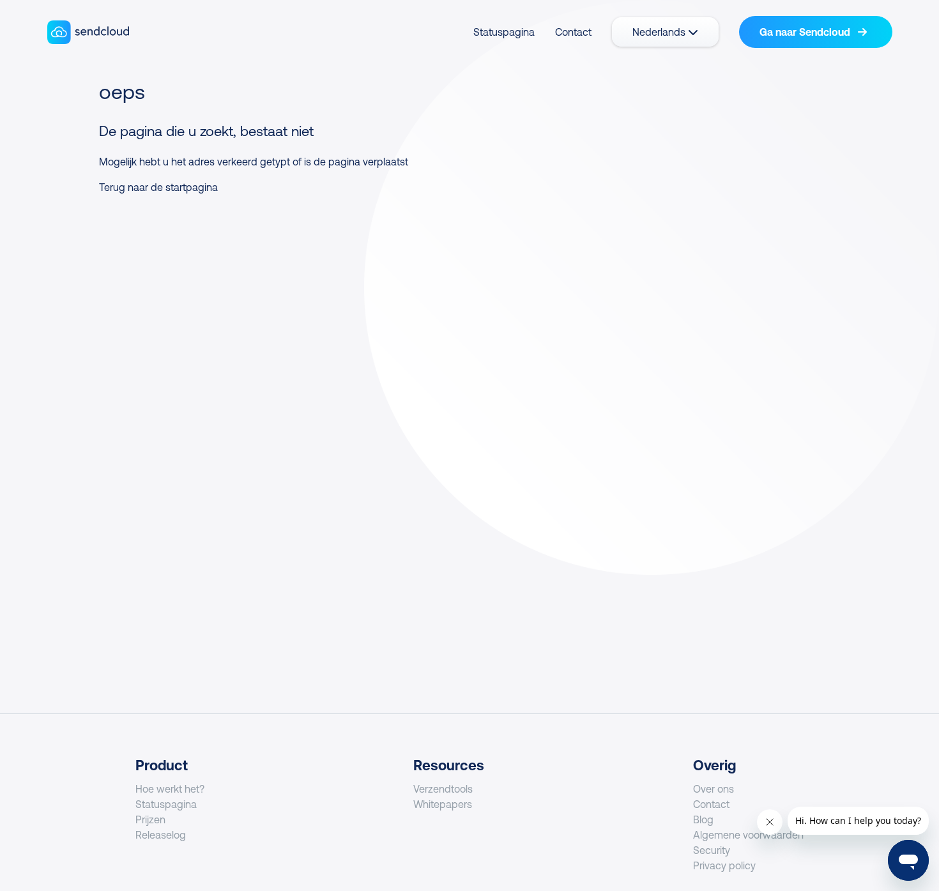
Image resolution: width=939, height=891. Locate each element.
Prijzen (150, 819)
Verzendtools (443, 789)
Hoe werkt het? (169, 789)
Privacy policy (724, 865)
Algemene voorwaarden (748, 835)
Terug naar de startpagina (158, 187)
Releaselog (160, 835)
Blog (703, 819)
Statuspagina (504, 32)
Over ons (713, 789)
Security (711, 850)
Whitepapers (442, 804)
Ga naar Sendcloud (806, 32)
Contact (573, 32)
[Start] (88, 32)
